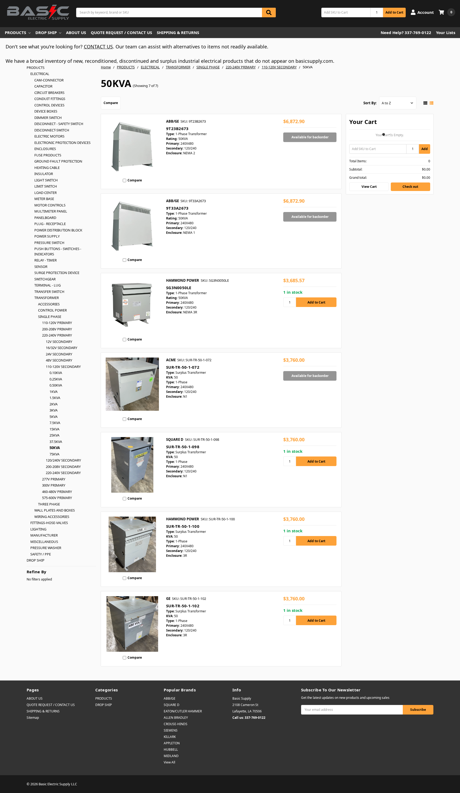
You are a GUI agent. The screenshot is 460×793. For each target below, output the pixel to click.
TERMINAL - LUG (47, 285)
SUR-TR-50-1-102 (182, 605)
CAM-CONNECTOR (49, 80)
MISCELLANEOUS (44, 541)
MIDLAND (171, 756)
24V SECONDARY (59, 354)
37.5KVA (56, 441)
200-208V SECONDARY (63, 466)
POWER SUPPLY (47, 236)
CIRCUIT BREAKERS (49, 92)
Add (424, 149)
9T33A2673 (177, 208)
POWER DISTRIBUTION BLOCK (58, 230)
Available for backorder (309, 137)
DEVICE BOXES (45, 111)
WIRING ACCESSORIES (51, 516)
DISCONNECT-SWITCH (51, 130)
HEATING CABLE (47, 167)
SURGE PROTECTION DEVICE (56, 272)
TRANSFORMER (46, 297)
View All (169, 762)
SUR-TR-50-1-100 (182, 526)
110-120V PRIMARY (57, 322)
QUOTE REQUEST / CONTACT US (121, 32)
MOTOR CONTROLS (49, 205)
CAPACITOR (43, 86)
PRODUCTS (15, 32)
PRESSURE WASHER (45, 547)
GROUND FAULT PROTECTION (58, 161)
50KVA (55, 447)
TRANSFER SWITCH (49, 291)
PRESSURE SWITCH (49, 242)
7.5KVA (55, 422)
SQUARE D (171, 705)
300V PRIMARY (53, 485)
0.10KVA (56, 372)
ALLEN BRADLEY (176, 717)
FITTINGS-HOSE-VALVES (49, 522)
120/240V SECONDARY (63, 460)
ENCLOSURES (45, 148)
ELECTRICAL (39, 73)
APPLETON (172, 743)
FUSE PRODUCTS (47, 155)
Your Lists (445, 32)
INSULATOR (43, 173)
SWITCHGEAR (45, 279)
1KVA (54, 391)
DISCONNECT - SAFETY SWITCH (58, 123)
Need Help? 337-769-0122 (406, 32)
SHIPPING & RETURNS (178, 32)
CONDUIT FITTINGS (49, 98)
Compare (111, 103)
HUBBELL (171, 749)
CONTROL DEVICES (49, 105)
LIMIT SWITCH (45, 186)
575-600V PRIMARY (57, 497)
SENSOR (40, 266)
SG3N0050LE (178, 287)
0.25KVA (56, 379)
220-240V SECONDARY (63, 472)
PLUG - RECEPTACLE (50, 223)
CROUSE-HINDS (175, 724)
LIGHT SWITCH (46, 180)
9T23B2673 (177, 128)
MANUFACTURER (44, 535)
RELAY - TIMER (45, 260)
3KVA (54, 410)
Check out (410, 186)
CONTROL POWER (52, 310)
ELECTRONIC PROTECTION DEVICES (62, 142)
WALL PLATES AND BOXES (54, 510)
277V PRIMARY (53, 479)
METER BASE (44, 198)
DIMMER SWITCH (48, 117)
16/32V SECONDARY (61, 347)
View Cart (369, 186)
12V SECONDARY (59, 341)
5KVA (54, 416)
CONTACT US (98, 46)
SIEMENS (171, 730)
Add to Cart (394, 12)
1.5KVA (55, 397)
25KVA (54, 435)
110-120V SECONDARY (63, 366)
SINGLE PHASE (49, 316)
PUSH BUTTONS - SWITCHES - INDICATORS (57, 251)
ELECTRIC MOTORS (49, 136)
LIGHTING (38, 529)
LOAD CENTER (45, 192)
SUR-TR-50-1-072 (182, 367)
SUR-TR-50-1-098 (182, 446)
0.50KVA (56, 385)
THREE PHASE (49, 504)
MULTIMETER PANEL (50, 211)
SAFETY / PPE (40, 554)
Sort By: (370, 103)
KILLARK (170, 736)
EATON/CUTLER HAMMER (183, 711)
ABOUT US (76, 32)
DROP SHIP (46, 32)
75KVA (54, 454)
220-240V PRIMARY (57, 335)
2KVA (54, 404)
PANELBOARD (45, 217)
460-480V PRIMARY (57, 491)
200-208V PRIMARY (57, 329)
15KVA (54, 429)
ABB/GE (169, 698)
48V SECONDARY (59, 360)
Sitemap (33, 717)
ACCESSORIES (49, 304)
